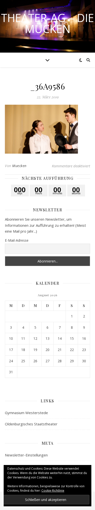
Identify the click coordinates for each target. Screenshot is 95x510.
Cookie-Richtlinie (52, 490)
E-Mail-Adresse (16, 240)
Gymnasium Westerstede (26, 412)
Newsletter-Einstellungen (26, 455)
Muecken (19, 165)
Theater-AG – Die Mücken (47, 23)
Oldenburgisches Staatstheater (31, 423)
